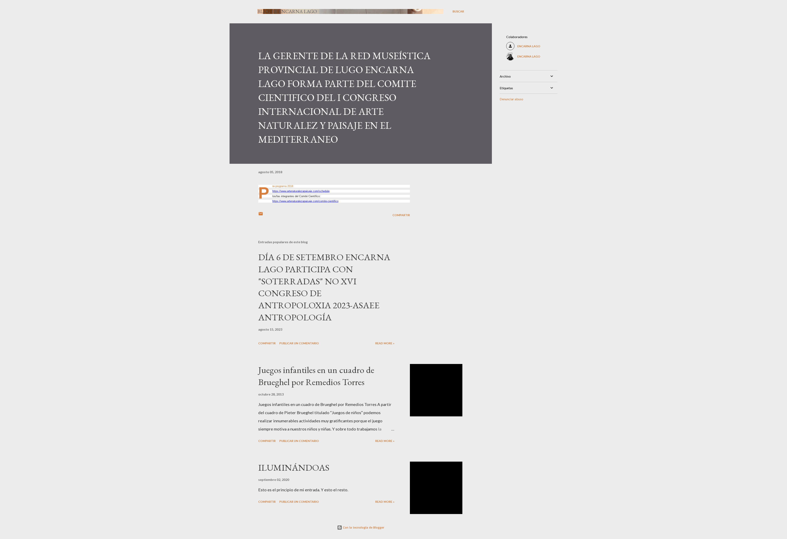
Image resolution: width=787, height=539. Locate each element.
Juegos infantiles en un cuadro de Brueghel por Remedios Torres (316, 376)
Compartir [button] (401, 215)
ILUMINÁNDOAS (293, 467)
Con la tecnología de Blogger (363, 527)
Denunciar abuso (511, 99)
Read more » (384, 343)
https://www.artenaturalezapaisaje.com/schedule (301, 191)
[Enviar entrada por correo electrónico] (260, 215)
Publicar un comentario (299, 343)
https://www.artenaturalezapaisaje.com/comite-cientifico (305, 201)
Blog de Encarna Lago (287, 11)
